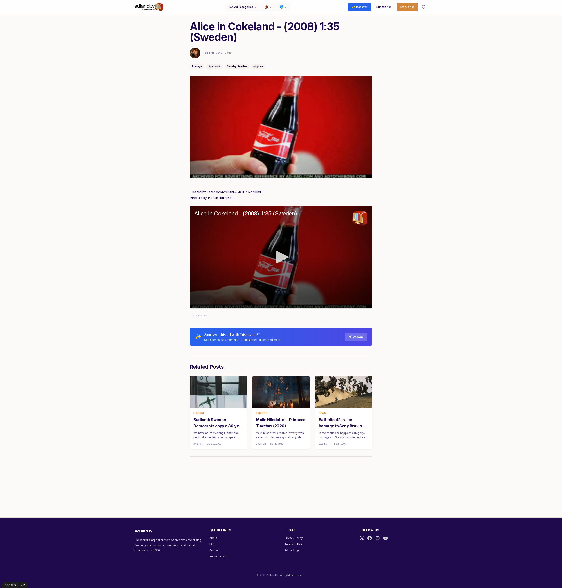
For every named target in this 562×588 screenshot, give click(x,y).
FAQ (212, 544)
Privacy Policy (294, 538)
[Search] (424, 7)
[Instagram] (377, 538)
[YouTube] (385, 538)
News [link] (322, 413)
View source (200, 315)
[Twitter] (362, 538)
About (213, 538)
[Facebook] (369, 538)
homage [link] (199, 413)
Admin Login (292, 550)
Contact (214, 550)
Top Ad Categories (240, 7)
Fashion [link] (261, 413)
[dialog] (15, 585)
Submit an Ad (218, 556)
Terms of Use (293, 544)
